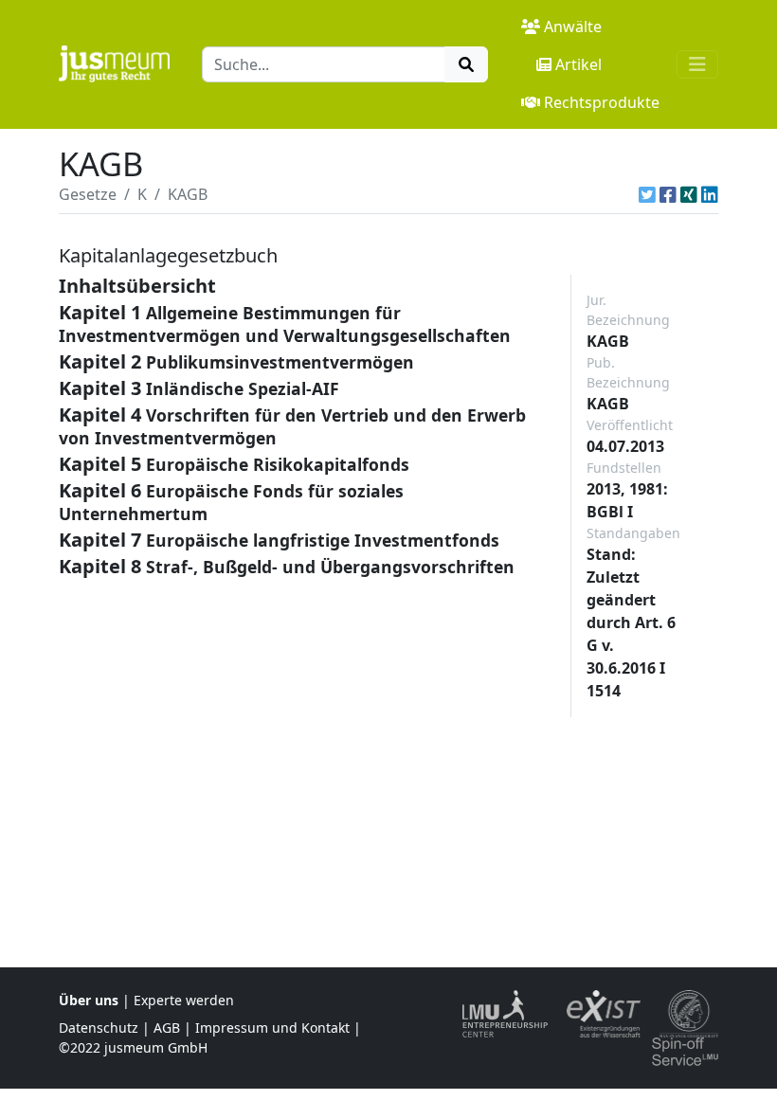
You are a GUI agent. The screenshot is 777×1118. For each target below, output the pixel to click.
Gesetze (88, 194)
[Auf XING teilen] (688, 194)
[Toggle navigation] (697, 64)
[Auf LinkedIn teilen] (709, 194)
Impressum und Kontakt (272, 1028)
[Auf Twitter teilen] (647, 194)
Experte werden (184, 1000)
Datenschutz (98, 1028)
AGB (167, 1028)
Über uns (88, 1000)
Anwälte (573, 26)
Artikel (578, 64)
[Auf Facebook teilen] (668, 194)
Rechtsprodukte (602, 102)
